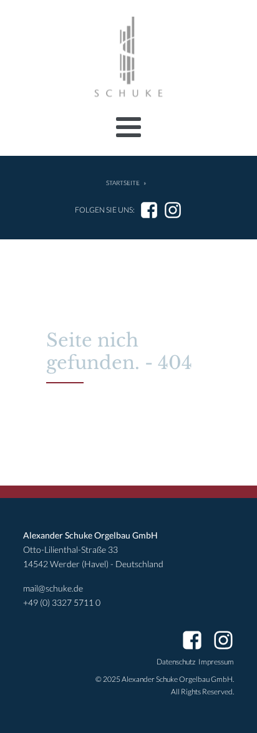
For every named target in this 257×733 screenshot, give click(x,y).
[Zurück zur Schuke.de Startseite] (128, 57)
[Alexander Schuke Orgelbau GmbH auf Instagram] (172, 210)
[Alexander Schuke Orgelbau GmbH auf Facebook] (149, 210)
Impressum (216, 661)
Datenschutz (176, 661)
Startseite (123, 183)
